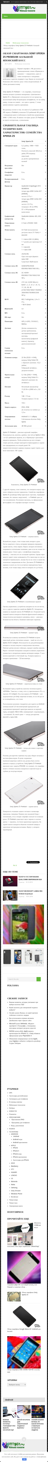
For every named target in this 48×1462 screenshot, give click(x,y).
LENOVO (14, 1175)
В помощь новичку (15, 1102)
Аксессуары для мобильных (18, 1096)
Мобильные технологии (21, 43)
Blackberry (14, 1166)
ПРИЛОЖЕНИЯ (14, 1117)
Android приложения (20, 1142)
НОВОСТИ (13, 1111)
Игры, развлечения (17, 1126)
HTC (12, 1169)
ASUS (13, 1163)
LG (12, 1178)
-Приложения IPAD (17, 1119)
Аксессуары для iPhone (21, 1160)
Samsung (14, 1187)
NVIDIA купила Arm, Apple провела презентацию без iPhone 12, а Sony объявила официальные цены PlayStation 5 (24, 1033)
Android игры (17, 1139)
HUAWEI (14, 1172)
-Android (16, 1136)
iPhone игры (17, 1154)
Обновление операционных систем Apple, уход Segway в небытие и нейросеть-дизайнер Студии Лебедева (24, 1041)
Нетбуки (12, 1108)
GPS (10, 1093)
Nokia (13, 1184)
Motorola (14, 1181)
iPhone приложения (20, 1157)
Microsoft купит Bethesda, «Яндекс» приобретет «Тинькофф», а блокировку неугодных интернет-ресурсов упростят (22, 1026)
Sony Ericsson (16, 1191)
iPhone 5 (16, 1151)
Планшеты (12, 1114)
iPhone (15, 1148)
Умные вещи (13, 1200)
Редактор (21, 882)
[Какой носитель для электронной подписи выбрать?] (24, 1411)
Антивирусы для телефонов (18, 1099)
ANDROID (14, 1134)
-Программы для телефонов (20, 1122)
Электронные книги (16, 1206)
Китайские (14, 1197)
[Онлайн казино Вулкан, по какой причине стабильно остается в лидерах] (38, 1411)
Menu (6, 16)
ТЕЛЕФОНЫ (13, 1132)
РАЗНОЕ (12, 1129)
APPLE (13, 1145)
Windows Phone (16, 1194)
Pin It (15, 865)
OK (24, 1459)
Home (8, 43)
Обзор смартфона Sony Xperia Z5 (29, 1294)
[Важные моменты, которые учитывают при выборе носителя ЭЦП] (9, 1411)
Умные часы (13, 1203)
